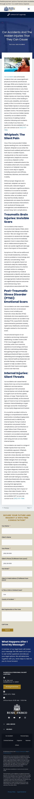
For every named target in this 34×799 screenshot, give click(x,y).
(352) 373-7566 (19, 499)
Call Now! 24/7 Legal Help (18, 15)
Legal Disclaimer (21, 792)
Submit (7, 630)
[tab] (9, 736)
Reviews (9, 729)
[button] (28, 8)
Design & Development (21, 751)
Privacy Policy (11, 792)
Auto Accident (20, 44)
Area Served (10, 724)
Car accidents (9, 77)
